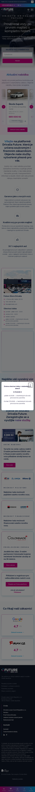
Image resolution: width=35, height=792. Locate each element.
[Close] (30, 385)
